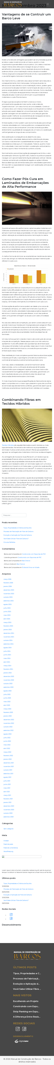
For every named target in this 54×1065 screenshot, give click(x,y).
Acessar (6, 841)
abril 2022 (7, 748)
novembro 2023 (9, 680)
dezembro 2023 (9, 676)
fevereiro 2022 (8, 755)
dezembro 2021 (9, 763)
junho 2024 (7, 655)
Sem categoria (8, 829)
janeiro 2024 (8, 673)
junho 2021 (7, 784)
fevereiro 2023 (8, 712)
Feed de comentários (11, 848)
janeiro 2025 (8, 629)
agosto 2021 (7, 777)
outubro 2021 (8, 770)
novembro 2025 (9, 594)
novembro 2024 (9, 637)
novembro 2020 (9, 810)
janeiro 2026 (8, 586)
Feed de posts (8, 844)
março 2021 (7, 795)
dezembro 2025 (9, 590)
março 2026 (7, 579)
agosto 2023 (7, 691)
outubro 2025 (8, 597)
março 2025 (7, 622)
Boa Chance (26, 561)
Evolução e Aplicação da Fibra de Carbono (18, 535)
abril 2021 (7, 792)
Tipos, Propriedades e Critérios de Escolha (17, 528)
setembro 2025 (9, 601)
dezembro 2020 (9, 806)
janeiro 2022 (8, 759)
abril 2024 (7, 662)
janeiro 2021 (7, 802)
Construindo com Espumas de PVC (34, 554)
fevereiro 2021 (8, 799)
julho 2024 (7, 651)
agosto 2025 (8, 604)
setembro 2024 (9, 644)
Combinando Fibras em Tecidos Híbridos (21, 401)
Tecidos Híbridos (8, 445)
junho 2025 (7, 611)
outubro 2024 (8, 640)
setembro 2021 (8, 773)
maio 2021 (7, 788)
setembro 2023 (8, 687)
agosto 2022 (8, 734)
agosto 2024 (8, 647)
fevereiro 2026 (8, 583)
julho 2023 (7, 694)
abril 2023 (7, 705)
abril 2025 (7, 619)
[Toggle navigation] (48, 4)
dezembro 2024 (9, 633)
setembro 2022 (9, 730)
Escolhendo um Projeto (25, 1001)
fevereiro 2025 (8, 626)
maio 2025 (7, 615)
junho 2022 (7, 741)
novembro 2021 (9, 766)
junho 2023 (7, 698)
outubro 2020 (8, 813)
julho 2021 (7, 781)
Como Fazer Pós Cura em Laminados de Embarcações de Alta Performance (25, 183)
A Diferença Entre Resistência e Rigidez (27, 1017)
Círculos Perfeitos (9, 542)
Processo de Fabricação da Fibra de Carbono (18, 531)
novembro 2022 (9, 723)
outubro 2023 (8, 683)
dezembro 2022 (9, 720)
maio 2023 (7, 701)
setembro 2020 (9, 817)
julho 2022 (7, 738)
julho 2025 (7, 608)
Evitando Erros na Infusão (30, 567)
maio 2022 (7, 745)
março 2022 (7, 752)
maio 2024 (7, 658)
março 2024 (7, 666)
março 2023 (7, 709)
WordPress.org (8, 851)
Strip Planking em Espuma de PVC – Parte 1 (27, 1011)
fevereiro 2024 (8, 669)
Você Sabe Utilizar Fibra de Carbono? (16, 539)
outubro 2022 (8, 727)
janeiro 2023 (8, 716)
